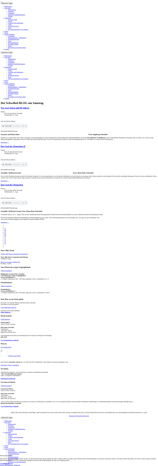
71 (5, 238)
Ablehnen (10, 463)
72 (5, 240)
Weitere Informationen (6, 465)
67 (5, 232)
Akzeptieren (3, 463)
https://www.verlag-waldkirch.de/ (10, 262)
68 (5, 234)
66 (5, 230)
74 (5, 243)
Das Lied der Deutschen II (13, 146)
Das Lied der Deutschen (12, 185)
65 (5, 229)
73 (5, 242)
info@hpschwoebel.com (8, 378)
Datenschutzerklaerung (82, 416)
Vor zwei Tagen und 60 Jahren (15, 108)
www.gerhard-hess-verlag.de (9, 406)
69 (5, 235)
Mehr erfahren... (6, 312)
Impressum (72, 416)
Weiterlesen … (5, 142)
